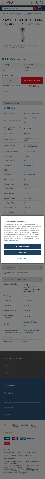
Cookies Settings (22, 258)
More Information (14, 240)
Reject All (22, 252)
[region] (22, 239)
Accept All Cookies (22, 246)
